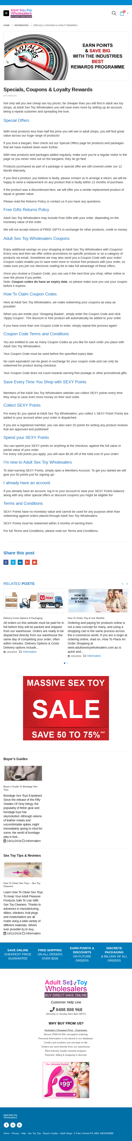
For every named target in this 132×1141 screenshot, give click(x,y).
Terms (6, 1133)
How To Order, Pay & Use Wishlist (86, 618)
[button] (6, 13)
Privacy (15, 1133)
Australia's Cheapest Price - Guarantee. (66, 1030)
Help (23, 1133)
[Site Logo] (21, 13)
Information (10, 96)
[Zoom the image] (66, 678)
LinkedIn (20, 562)
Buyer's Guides (50, 1133)
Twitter (13, 562)
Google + (27, 562)
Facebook (5, 562)
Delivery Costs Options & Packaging (22, 618)
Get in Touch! (16, 970)
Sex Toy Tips (34, 1133)
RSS (19, 1125)
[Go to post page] (33, 600)
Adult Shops (66, 1133)
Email (34, 562)
